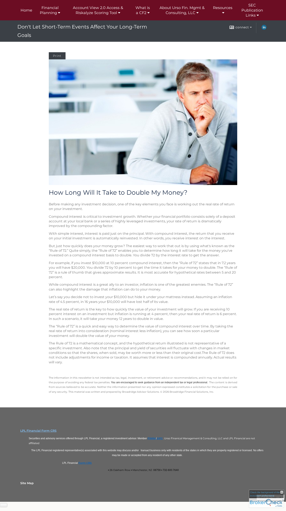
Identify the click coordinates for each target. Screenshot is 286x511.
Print (57, 56)
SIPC (160, 438)
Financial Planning (49, 10)
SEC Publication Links (252, 10)
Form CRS (85, 462)
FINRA (152, 438)
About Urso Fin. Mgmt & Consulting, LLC (182, 10)
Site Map (27, 483)
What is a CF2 (142, 10)
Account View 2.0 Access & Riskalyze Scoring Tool (98, 10)
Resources (222, 7)
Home (26, 10)
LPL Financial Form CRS (38, 431)
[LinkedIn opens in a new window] (264, 29)
